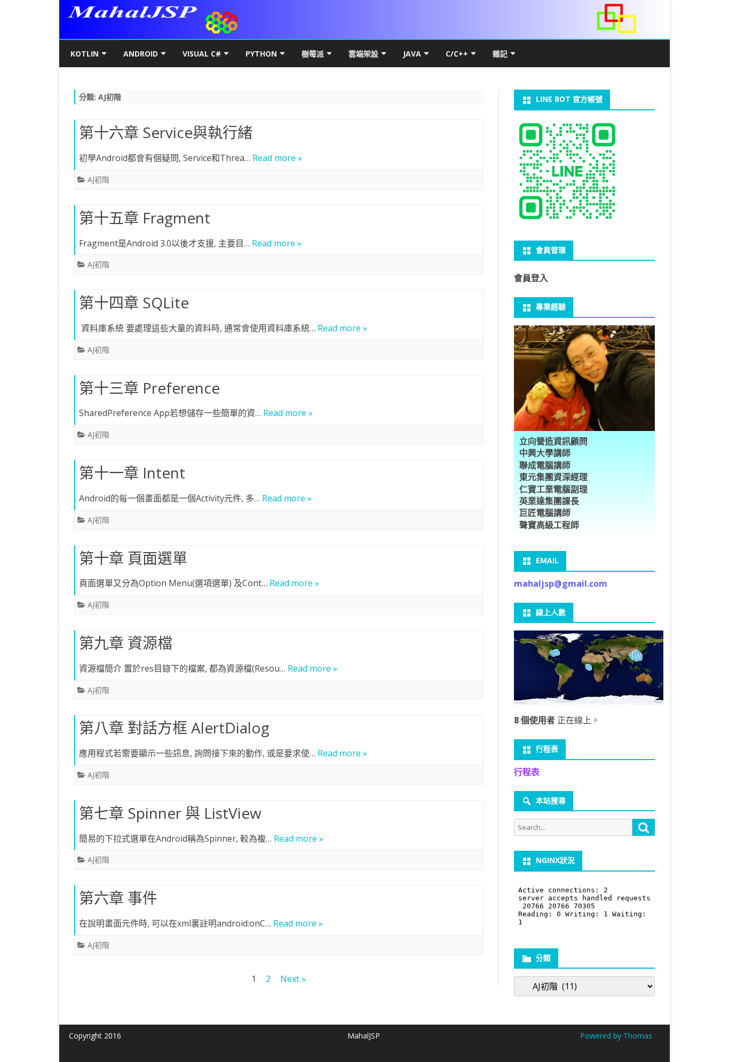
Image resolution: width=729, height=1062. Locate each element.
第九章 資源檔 (125, 643)
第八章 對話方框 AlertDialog (174, 727)
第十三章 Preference (149, 388)
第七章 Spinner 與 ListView (170, 813)
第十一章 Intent (132, 472)
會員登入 (531, 278)
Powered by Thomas (616, 1036)
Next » (293, 979)
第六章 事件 (118, 898)
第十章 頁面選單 (133, 558)
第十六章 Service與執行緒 (165, 132)
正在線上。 (557, 720)
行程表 (527, 772)
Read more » (277, 158)
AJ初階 (98, 179)
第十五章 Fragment (144, 217)
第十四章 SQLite (134, 302)
